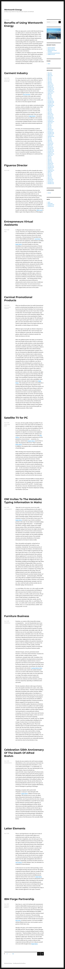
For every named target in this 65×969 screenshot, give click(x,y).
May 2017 (49, 127)
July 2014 (49, 156)
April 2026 (50, 74)
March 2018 (50, 113)
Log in (49, 202)
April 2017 (50, 128)
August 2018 (50, 106)
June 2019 (50, 95)
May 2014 (49, 159)
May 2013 (49, 175)
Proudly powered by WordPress (19, 963)
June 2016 (50, 139)
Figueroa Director (15, 165)
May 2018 (49, 110)
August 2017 (50, 122)
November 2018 (51, 102)
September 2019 (51, 91)
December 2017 (51, 117)
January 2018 (50, 116)
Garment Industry (16, 73)
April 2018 (50, 112)
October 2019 (50, 90)
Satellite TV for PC (16, 417)
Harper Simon (31, 441)
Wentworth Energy (13, 10)
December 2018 (51, 101)
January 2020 (50, 86)
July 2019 (49, 94)
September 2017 (51, 121)
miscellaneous (7, 622)
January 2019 (50, 100)
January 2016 (50, 144)
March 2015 (50, 145)
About (49, 63)
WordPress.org (51, 206)
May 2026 (50, 73)
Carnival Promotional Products (54, 53)
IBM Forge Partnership (19, 899)
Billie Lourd (39, 210)
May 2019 (50, 97)
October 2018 (50, 104)
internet (6, 424)
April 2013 (50, 176)
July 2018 (49, 108)
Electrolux (18, 920)
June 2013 (50, 174)
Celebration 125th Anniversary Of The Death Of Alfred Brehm (24, 753)
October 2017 (50, 120)
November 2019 (51, 89)
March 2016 (50, 141)
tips (8, 81)
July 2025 (49, 77)
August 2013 (50, 171)
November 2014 (51, 151)
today (5, 231)
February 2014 (50, 163)
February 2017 (50, 129)
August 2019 (50, 93)
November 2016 (51, 133)
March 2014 (50, 162)
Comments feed (51, 204)
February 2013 (50, 179)
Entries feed (50, 203)
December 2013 (51, 166)
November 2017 (51, 118)
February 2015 (50, 147)
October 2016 (50, 135)
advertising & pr (7, 307)
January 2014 (50, 164)
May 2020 (50, 81)
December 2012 (51, 182)
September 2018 (51, 105)
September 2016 (51, 136)
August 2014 (50, 155)
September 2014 (51, 153)
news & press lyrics (8, 509)
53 (13, 954)
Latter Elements (14, 828)
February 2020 (51, 85)
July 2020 (49, 78)
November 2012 (51, 183)
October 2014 (50, 152)
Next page (42, 955)
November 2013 (51, 167)
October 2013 (50, 168)
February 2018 (50, 114)
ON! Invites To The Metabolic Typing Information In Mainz (23, 501)
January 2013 (50, 180)
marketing (6, 308)
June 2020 (50, 79)
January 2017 (50, 131)
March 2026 (50, 75)
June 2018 (50, 109)
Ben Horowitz (26, 94)
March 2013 (50, 178)
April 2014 (50, 160)
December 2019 (51, 87)
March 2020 (50, 83)
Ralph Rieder (32, 116)
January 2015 (50, 148)
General (49, 192)
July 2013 (49, 172)
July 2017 (49, 124)
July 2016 (49, 137)
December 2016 (51, 132)
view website (18, 862)
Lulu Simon (37, 239)
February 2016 (50, 143)
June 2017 (50, 125)
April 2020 (50, 82)
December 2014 (51, 149)
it (8, 907)
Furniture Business (16, 616)
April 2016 (50, 140)
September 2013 (51, 170)
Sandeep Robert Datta (36, 668)
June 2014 (50, 158)
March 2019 (50, 98)
